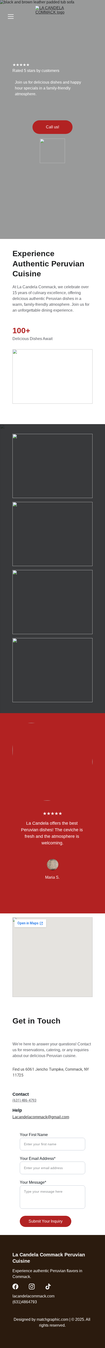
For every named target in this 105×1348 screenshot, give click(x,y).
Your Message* (33, 1182)
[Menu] (11, 16)
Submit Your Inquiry (46, 1221)
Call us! (52, 127)
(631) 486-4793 (24, 1100)
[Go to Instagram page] (32, 1286)
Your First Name (34, 1135)
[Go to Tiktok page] (48, 1286)
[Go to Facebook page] (15, 1286)
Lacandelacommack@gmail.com (40, 1117)
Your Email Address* (37, 1158)
